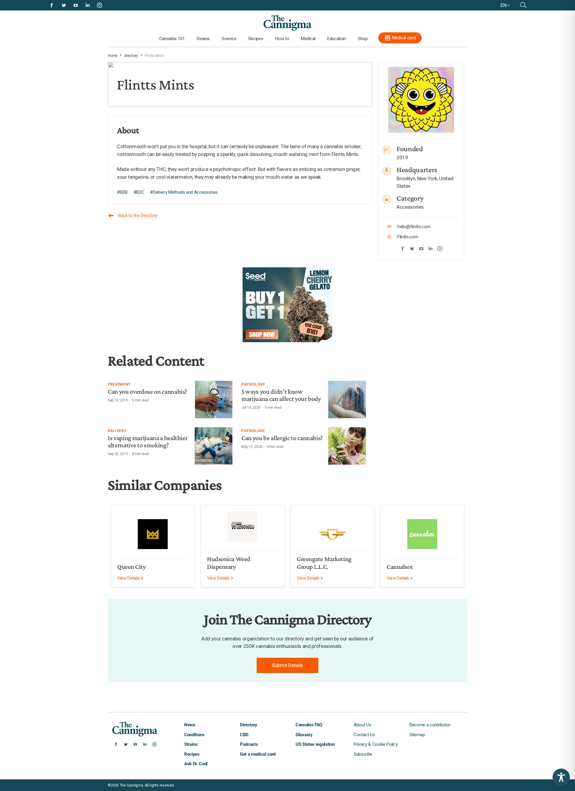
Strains (203, 38)
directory (131, 56)
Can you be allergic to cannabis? (282, 438)
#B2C (139, 192)
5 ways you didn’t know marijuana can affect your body (281, 395)
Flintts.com (407, 237)
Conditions (194, 734)
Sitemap (417, 734)
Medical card (404, 37)
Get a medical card (258, 754)
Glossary (304, 734)
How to (282, 38)
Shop (363, 38)
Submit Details (287, 665)
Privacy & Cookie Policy (375, 744)
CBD (244, 734)
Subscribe (363, 754)
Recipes (256, 38)
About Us (362, 725)
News (189, 725)
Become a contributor (429, 725)
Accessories (410, 207)
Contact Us (364, 734)
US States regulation (315, 744)
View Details (129, 578)
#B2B (122, 192)
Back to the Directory (138, 215)
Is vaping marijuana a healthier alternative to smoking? (147, 441)
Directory (248, 725)
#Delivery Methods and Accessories (184, 192)
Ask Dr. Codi (196, 763)
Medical (308, 38)
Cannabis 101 (172, 38)
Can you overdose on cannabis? (147, 391)
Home (112, 56)
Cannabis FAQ (309, 725)
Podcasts (249, 744)
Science (229, 38)
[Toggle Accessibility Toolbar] (561, 777)
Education (336, 38)
